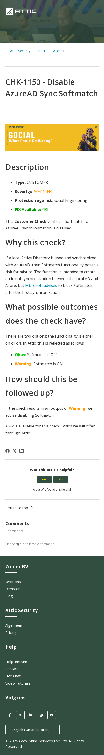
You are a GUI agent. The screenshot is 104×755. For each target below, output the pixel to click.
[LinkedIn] (21, 451)
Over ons (13, 581)
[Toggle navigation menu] (93, 12)
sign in (20, 544)
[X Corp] (14, 451)
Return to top (17, 507)
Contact (11, 668)
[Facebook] (7, 451)
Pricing (10, 632)
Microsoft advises (41, 285)
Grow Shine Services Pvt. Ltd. (43, 740)
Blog (9, 596)
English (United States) (31, 729)
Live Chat (13, 676)
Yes (44, 479)
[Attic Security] (21, 14)
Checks (41, 51)
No (61, 479)
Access (58, 51)
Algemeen (13, 625)
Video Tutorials (17, 683)
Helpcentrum (16, 661)
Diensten (12, 588)
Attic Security (20, 51)
